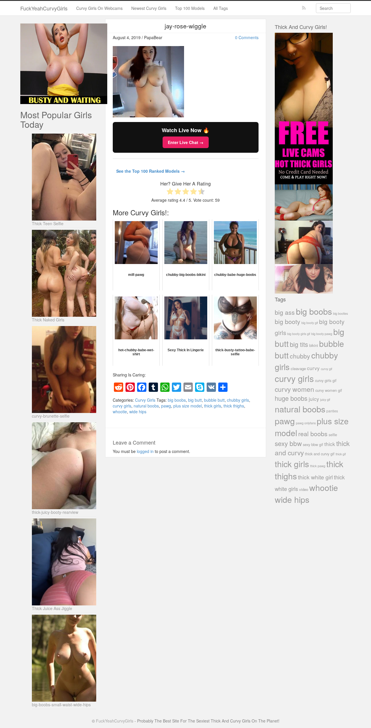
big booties (340, 313)
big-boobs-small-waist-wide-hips (61, 704)
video (303, 489)
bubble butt (214, 400)
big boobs (177, 400)
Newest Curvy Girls (148, 8)
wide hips (137, 411)
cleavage (298, 368)
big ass (285, 311)
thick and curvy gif (319, 453)
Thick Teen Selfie (47, 223)
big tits (299, 344)
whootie (120, 411)
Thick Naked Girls (48, 320)
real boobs (313, 433)
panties (332, 410)
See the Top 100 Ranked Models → (150, 171)
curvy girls (122, 406)
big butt (195, 400)
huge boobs (291, 398)
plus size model (187, 406)
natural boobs (146, 406)
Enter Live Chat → (185, 142)
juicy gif (325, 399)
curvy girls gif (326, 380)
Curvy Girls (145, 400)
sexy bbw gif (313, 444)
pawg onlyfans (306, 423)
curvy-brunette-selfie (51, 416)
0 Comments (247, 37)
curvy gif (326, 369)
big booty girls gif (298, 334)
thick (329, 443)
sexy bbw (288, 443)
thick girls (212, 406)
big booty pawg (321, 333)
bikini (313, 345)
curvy (313, 368)
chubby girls (238, 400)
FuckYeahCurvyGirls (44, 8)
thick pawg (317, 465)
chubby (300, 356)
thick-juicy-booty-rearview (55, 512)
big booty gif (309, 323)
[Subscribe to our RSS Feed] (304, 8)
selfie (333, 434)
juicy (314, 398)
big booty (287, 321)
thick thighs (233, 406)
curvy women (294, 389)
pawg (166, 406)
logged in (145, 451)
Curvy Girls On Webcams (99, 8)
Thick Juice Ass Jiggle (52, 608)
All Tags (220, 8)
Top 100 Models (190, 8)
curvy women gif (328, 390)
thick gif (341, 454)
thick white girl (315, 477)
